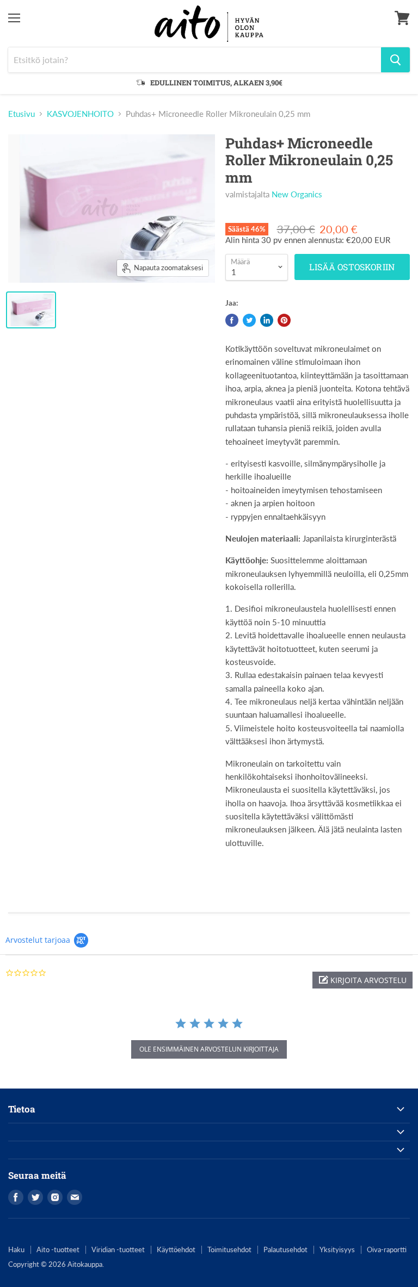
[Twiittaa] (249, 320)
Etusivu (21, 114)
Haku (16, 1249)
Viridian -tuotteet (118, 1249)
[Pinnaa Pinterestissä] (284, 320)
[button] (362, 980)
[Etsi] (395, 59)
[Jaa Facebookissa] (231, 320)
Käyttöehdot (176, 1249)
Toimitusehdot (229, 1249)
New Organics (297, 194)
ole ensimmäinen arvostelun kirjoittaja (209, 1049)
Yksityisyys (337, 1249)
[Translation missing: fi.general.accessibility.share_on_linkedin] (266, 320)
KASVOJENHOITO (80, 114)
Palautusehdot (285, 1249)
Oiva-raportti (387, 1249)
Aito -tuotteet (57, 1249)
